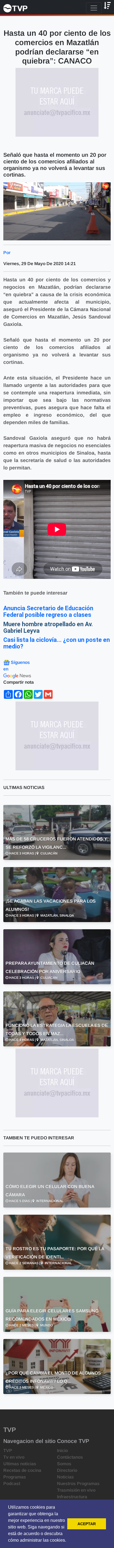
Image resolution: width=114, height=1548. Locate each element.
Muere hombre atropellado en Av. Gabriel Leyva (48, 627)
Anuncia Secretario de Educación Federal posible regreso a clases (48, 611)
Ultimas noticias (19, 1463)
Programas (14, 1477)
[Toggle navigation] (94, 7)
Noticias (65, 1477)
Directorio (67, 1470)
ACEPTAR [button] (86, 1524)
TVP (7, 1450)
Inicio (62, 1450)
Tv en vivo (13, 1457)
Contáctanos (70, 1457)
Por (7, 252)
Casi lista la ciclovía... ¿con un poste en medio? (56, 643)
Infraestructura (72, 1496)
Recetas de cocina (22, 1470)
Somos (64, 1463)
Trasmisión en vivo (76, 1490)
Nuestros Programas (78, 1483)
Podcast (11, 1483)
